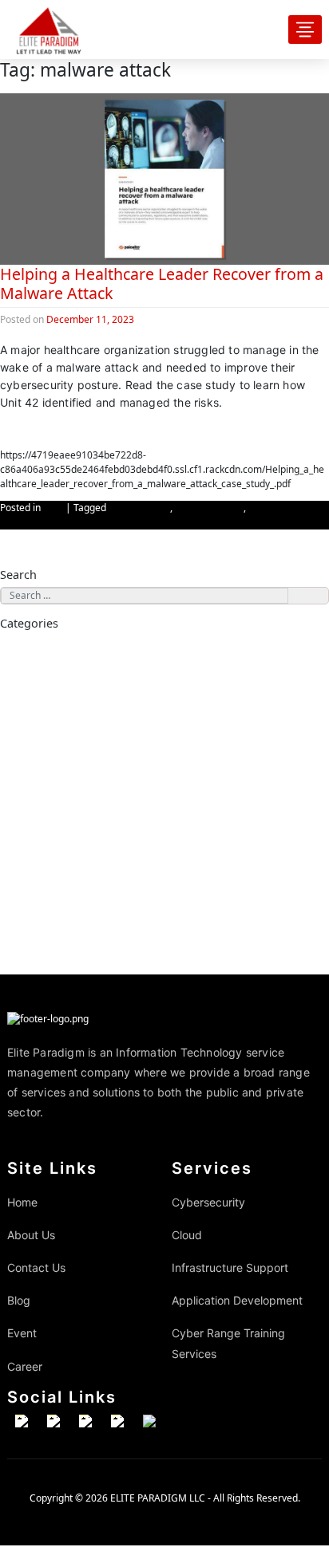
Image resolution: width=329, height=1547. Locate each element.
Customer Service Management (100, 842)
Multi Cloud (61, 791)
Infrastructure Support (62, 879)
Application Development (68, 816)
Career (24, 1366)
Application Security (77, 653)
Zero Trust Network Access (90, 703)
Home (22, 1202)
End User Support (72, 904)
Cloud (30, 728)
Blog (53, 507)
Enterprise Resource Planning (95, 829)
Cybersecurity (139, 507)
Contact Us (36, 1267)
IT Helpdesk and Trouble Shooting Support (120, 929)
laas (46, 779)
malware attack (209, 507)
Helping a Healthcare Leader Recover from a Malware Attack (161, 283)
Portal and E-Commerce (84, 854)
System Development (80, 866)
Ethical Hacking (68, 691)
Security (53, 803)
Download (27, 429)
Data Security (64, 665)
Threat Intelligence (75, 716)
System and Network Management (106, 917)
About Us (31, 1235)
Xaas (47, 766)
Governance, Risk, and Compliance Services (123, 892)
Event (22, 1333)
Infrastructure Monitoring (88, 942)
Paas (47, 741)
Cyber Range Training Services (78, 954)
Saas (47, 753)
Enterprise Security (75, 678)
